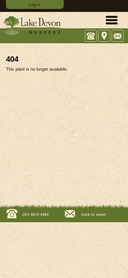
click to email (93, 214)
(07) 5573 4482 (35, 214)
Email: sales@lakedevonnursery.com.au (118, 36)
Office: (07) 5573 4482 (91, 36)
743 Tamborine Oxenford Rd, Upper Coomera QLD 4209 (104, 36)
